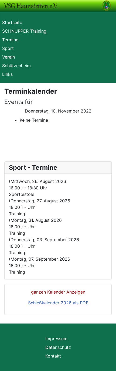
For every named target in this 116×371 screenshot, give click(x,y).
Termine (10, 39)
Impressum (56, 338)
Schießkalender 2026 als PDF (58, 302)
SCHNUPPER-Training (24, 31)
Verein (8, 57)
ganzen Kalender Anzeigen (58, 292)
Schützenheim (16, 65)
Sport (8, 48)
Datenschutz (58, 347)
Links (7, 74)
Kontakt (53, 356)
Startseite (12, 22)
